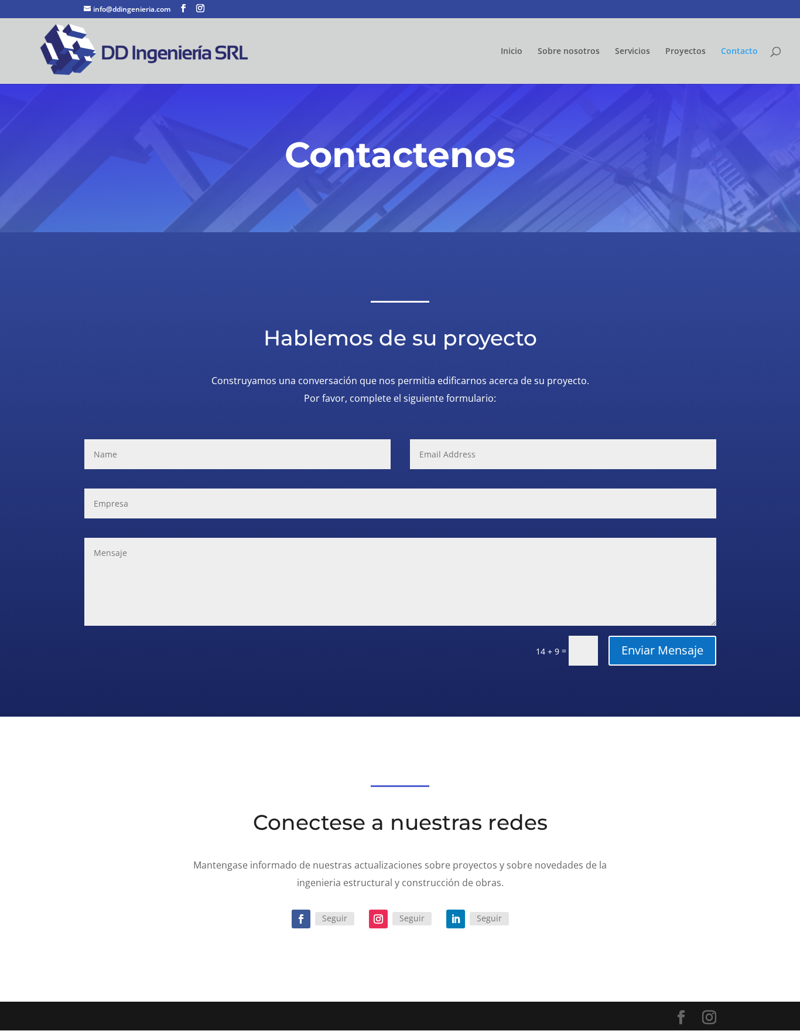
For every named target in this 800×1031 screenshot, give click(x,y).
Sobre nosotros (569, 51)
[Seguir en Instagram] (378, 919)
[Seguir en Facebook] (301, 919)
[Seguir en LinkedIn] (455, 919)
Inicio (511, 51)
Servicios (632, 51)
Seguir (334, 918)
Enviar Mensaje (662, 650)
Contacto (739, 51)
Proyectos (685, 51)
